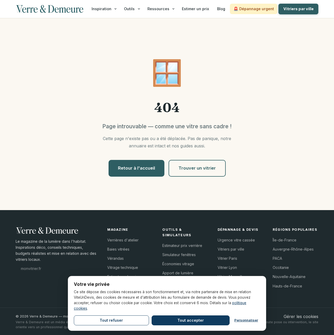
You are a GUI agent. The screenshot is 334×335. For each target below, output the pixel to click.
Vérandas (115, 258)
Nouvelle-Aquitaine (289, 276)
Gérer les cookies (301, 316)
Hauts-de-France (287, 286)
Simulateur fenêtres (179, 254)
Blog (221, 9)
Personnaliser (246, 320)
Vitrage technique (122, 267)
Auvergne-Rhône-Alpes (293, 249)
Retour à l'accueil (136, 168)
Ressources (158, 9)
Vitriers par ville (298, 9)
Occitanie (281, 267)
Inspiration (101, 9)
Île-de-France (284, 240)
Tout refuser (111, 320)
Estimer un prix (195, 9)
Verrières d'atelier (123, 240)
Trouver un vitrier (197, 168)
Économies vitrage (178, 264)
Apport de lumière (177, 273)
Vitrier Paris (227, 258)
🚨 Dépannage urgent (254, 9)
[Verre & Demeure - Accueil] (50, 8)
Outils (129, 9)
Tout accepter (190, 320)
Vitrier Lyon (227, 267)
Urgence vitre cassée (236, 240)
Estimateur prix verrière (182, 245)
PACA (277, 258)
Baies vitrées (118, 249)
